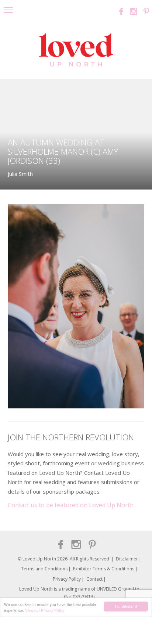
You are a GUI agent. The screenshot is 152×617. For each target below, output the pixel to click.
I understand (126, 606)
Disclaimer (127, 559)
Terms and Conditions (44, 569)
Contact (94, 579)
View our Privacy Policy (44, 610)
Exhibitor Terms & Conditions (103, 569)
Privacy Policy (67, 579)
